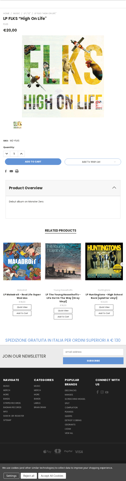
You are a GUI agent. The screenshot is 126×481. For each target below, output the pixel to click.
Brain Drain (40, 407)
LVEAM (68, 428)
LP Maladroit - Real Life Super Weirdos (22, 296)
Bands (6, 398)
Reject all (28, 476)
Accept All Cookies (52, 476)
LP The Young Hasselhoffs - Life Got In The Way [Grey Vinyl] (63, 298)
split (67, 403)
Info (5, 411)
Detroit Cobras (73, 420)
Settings (11, 476)
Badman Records (12, 407)
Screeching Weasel (75, 399)
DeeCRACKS (70, 390)
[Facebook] (5, 171)
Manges (69, 394)
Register (19, 415)
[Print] (17, 171)
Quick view (22, 307)
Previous (4, 264)
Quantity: (9, 147)
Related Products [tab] (60, 230)
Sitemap (7, 420)
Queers (68, 416)
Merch (6, 390)
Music (6, 386)
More (6, 394)
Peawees (69, 411)
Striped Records (12, 403)
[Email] (11, 171)
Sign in (7, 415)
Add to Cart (22, 313)
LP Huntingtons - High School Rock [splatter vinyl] (104, 296)
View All (69, 433)
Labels (37, 403)
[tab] (63, 188)
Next (122, 264)
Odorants (70, 424)
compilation (71, 407)
